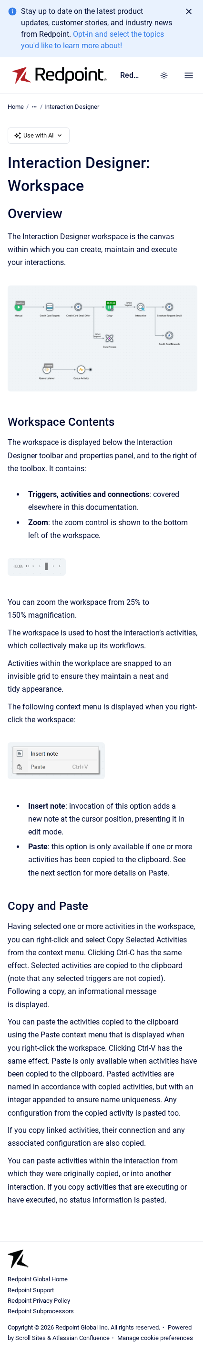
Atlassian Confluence (81, 1337)
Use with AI (38, 135)
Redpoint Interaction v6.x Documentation (130, 75)
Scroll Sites (30, 1337)
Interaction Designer (71, 106)
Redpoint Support (31, 1290)
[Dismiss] (189, 11)
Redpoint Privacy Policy (39, 1300)
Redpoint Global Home (38, 1279)
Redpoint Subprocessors (41, 1311)
